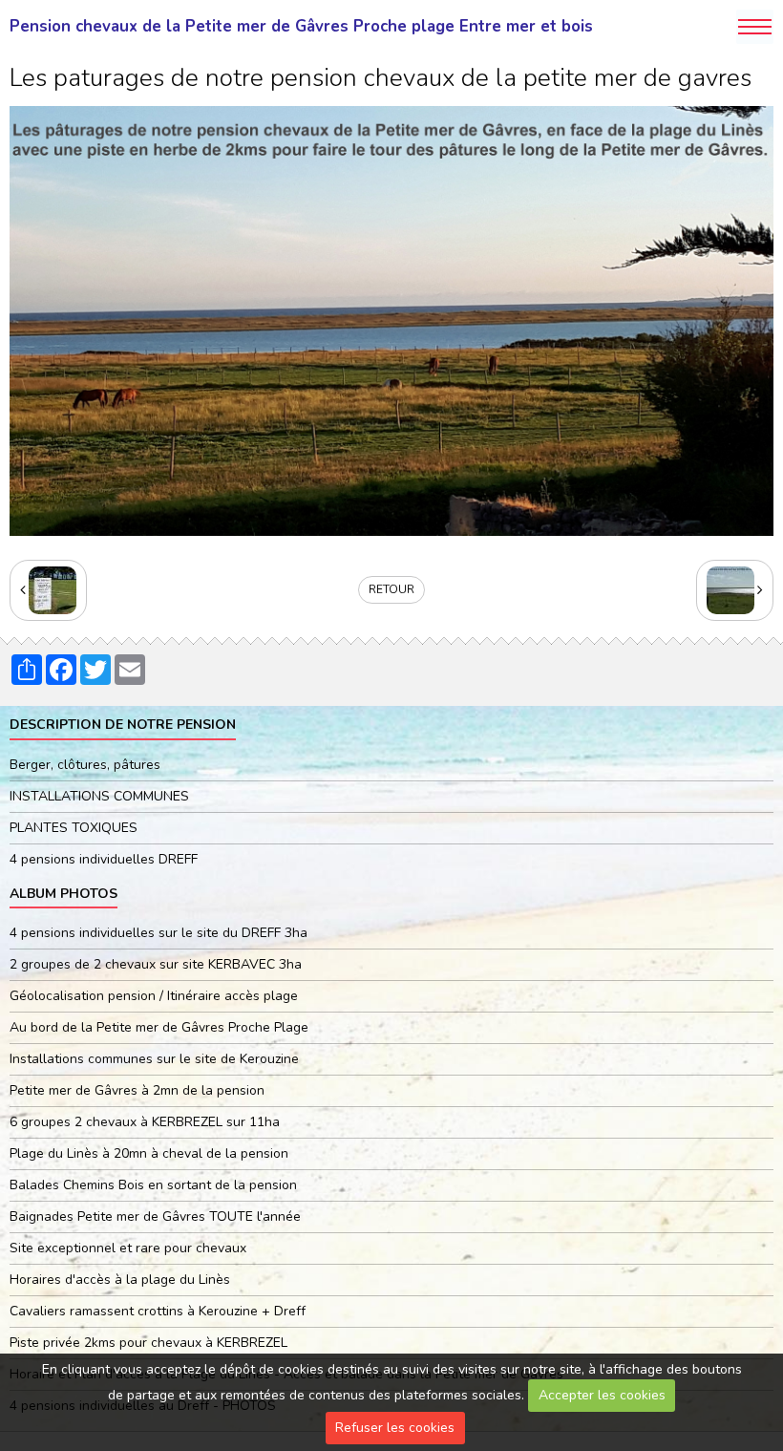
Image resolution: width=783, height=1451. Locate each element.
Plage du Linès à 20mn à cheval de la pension (149, 1153)
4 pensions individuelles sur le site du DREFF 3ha (158, 933)
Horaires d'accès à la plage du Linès (120, 1279)
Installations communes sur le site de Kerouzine (154, 1059)
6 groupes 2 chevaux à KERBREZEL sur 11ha (145, 1122)
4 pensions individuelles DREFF (104, 859)
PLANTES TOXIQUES (74, 828)
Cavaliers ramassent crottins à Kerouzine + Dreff (158, 1311)
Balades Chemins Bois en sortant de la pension (153, 1185)
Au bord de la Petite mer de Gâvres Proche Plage (159, 1027)
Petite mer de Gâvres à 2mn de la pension (137, 1090)
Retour (391, 589)
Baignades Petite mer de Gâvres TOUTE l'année (155, 1216)
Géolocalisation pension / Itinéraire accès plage (154, 996)
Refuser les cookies (395, 1428)
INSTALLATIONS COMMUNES (99, 796)
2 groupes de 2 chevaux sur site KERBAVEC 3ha (156, 964)
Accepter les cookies (602, 1395)
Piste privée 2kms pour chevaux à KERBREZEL (148, 1343)
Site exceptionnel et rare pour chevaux (128, 1248)
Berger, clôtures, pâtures (85, 765)
